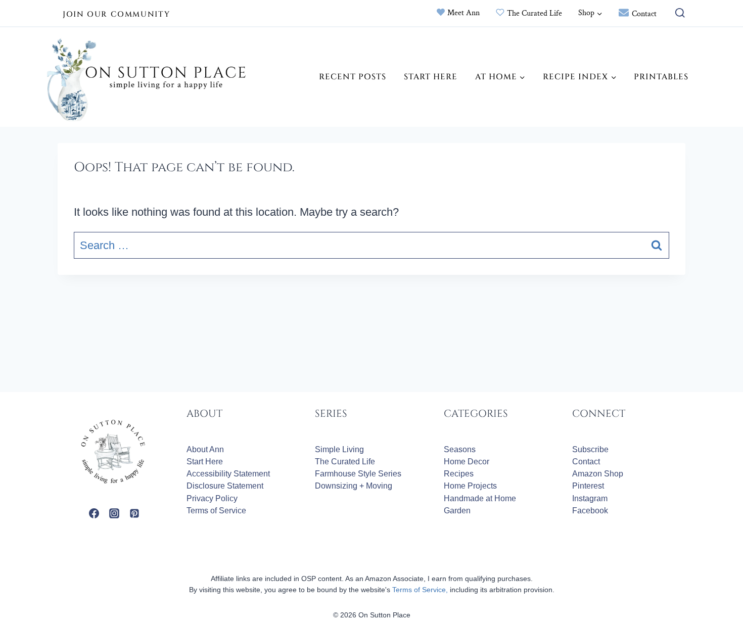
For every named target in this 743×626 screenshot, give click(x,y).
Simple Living (339, 449)
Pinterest (588, 485)
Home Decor (466, 461)
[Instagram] (114, 513)
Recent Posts (352, 76)
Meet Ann (463, 13)
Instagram (590, 498)
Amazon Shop (597, 473)
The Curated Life (534, 13)
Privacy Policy (212, 498)
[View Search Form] (677, 13)
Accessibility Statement (228, 473)
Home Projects (470, 485)
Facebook (590, 510)
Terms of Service (216, 510)
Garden (457, 510)
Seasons (460, 449)
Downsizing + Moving (353, 485)
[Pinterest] (134, 513)
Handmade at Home (480, 498)
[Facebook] (94, 513)
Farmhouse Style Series (358, 473)
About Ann (205, 449)
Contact (644, 14)
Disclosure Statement (225, 485)
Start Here (430, 76)
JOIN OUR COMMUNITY (116, 14)
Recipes (459, 473)
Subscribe (590, 449)
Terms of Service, (420, 590)
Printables (661, 76)
